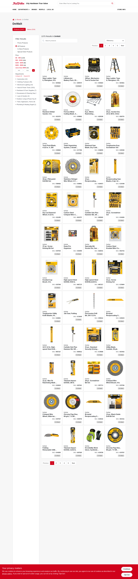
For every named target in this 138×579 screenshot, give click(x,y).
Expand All (27, 76)
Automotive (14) (22, 79)
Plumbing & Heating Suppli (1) (26, 104)
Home (15, 9)
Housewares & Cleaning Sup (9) (27, 93)
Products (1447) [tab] (19, 29)
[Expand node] (16, 81)
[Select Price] (33, 70)
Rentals (42, 9)
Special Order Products (24, 51)
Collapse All (18, 76)
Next (122, 45)
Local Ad (50, 9)
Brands (34, 9)
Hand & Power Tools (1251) (26, 87)
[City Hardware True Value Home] (19, 3)
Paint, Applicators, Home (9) (26, 101)
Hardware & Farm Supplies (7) (26, 90)
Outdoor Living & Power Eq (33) (27, 99)
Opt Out (127, 575)
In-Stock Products (23, 48)
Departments (23, 9)
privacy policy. (7, 574)
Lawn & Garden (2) (23, 96)
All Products (21, 46)
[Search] (112, 3)
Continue (126, 569)
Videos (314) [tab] (31, 29)
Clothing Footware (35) (24, 82)
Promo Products (22, 42)
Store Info (121, 9)
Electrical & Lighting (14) (25, 85)
